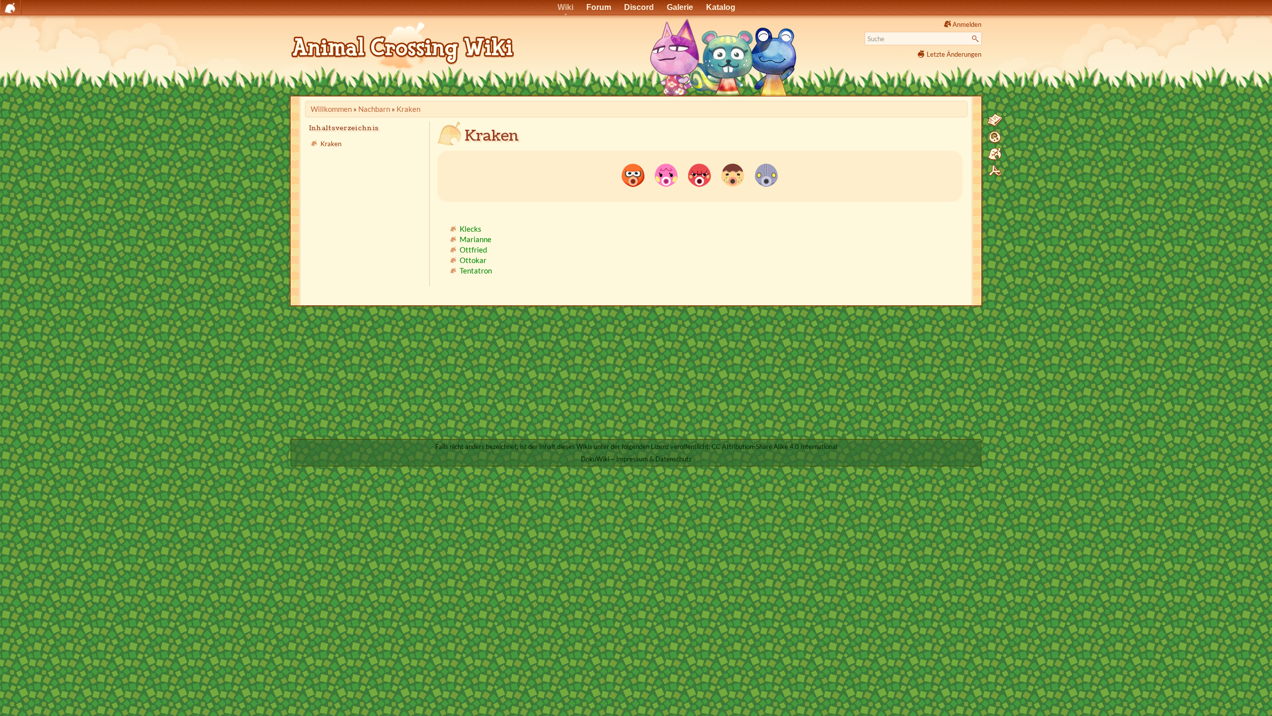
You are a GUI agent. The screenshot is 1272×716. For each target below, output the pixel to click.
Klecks (470, 228)
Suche (976, 38)
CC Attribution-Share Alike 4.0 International (774, 446)
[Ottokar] (733, 174)
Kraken (408, 108)
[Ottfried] (700, 174)
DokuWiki (595, 459)
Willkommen (331, 108)
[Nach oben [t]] (995, 171)
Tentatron (476, 270)
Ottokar (473, 260)
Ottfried (473, 249)
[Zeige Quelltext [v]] (995, 120)
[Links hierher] (995, 154)
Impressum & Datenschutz (654, 459)
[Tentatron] (766, 174)
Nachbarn (374, 108)
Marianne (475, 239)
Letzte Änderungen (954, 54)
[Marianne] (666, 174)
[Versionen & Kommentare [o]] (995, 137)
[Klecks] (633, 174)
